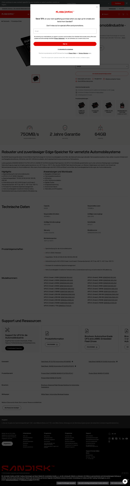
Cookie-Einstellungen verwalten (66, 483)
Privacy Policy (72, 53)
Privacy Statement (59, 38)
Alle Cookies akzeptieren (118, 483)
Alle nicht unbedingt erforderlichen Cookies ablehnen (93, 483)
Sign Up (65, 44)
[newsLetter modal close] (97, 7)
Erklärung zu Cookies (26, 480)
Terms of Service (83, 53)
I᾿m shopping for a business (65, 49)
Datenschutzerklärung (12, 480)
